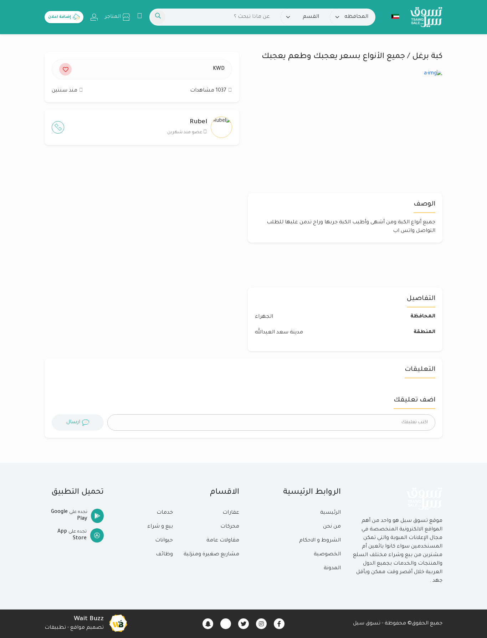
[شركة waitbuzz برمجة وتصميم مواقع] (118, 623)
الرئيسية (330, 513)
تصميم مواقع (87, 628)
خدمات (165, 513)
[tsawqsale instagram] (261, 623)
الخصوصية (327, 554)
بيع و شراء (160, 527)
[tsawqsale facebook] (279, 623)
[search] (158, 17)
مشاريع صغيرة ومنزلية (211, 554)
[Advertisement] (142, 220)
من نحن (332, 527)
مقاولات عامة (222, 541)
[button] (392, 16)
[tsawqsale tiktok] (225, 623)
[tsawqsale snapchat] (208, 623)
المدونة (332, 568)
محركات (229, 527)
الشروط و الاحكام (320, 541)
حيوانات (164, 541)
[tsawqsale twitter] (243, 623)
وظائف (164, 554)
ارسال (73, 422)
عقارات (230, 513)
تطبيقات (55, 628)
